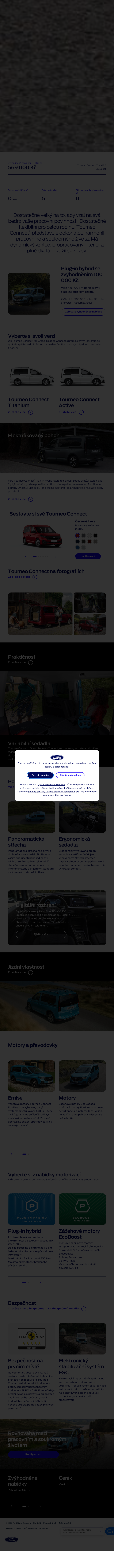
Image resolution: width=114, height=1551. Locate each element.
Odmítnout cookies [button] (70, 775)
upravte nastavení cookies (51, 785)
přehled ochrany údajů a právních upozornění (51, 792)
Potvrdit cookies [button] (40, 775)
